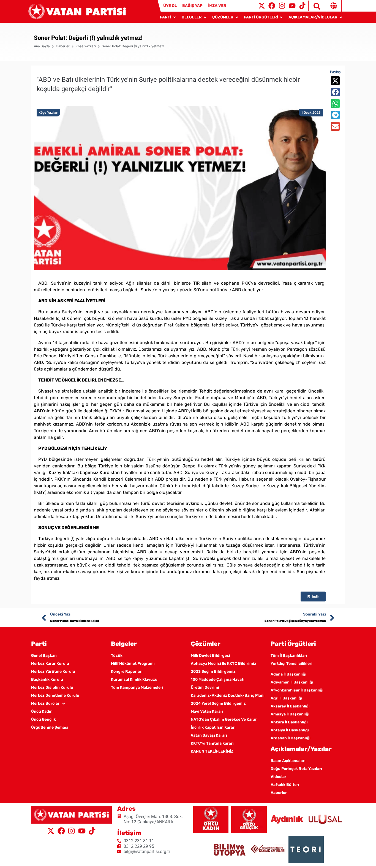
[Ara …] (314, 6)
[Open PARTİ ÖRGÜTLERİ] (281, 17)
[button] (335, 80)
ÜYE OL (170, 5)
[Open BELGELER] (205, 17)
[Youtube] (292, 5)
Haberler (63, 46)
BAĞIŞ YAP (192, 5)
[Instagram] (282, 5)
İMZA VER (217, 5)
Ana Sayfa (42, 46)
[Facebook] (271, 5)
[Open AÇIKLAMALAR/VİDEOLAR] (341, 17)
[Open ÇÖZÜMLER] (237, 17)
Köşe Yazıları (86, 46)
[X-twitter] (261, 5)
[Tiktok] (302, 5)
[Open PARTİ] (174, 17)
